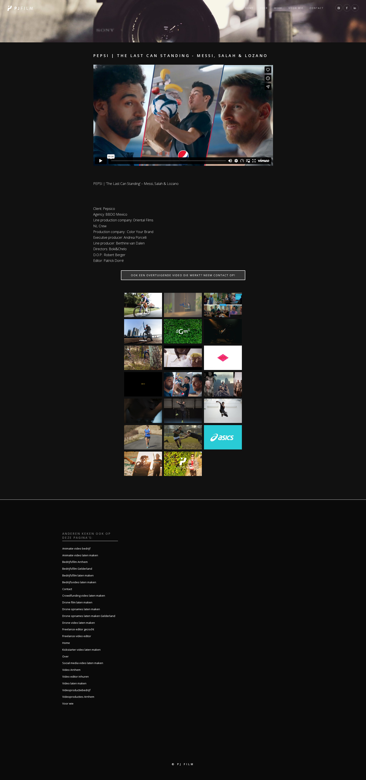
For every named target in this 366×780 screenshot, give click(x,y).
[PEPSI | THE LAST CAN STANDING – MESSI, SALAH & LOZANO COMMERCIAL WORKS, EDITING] (183, 384)
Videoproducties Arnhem (78, 697)
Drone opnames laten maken (81, 609)
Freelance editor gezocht (78, 629)
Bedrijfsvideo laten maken (79, 582)
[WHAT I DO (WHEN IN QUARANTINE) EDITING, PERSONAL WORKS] (143, 384)
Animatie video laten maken (80, 555)
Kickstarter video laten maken (81, 650)
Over (264, 8)
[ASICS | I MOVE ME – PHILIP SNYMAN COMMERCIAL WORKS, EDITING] (183, 437)
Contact (317, 8)
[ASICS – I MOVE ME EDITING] (223, 437)
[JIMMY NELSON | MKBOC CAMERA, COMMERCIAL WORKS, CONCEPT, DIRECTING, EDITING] (223, 384)
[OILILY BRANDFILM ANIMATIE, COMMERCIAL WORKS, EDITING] (223, 358)
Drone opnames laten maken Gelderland (88, 616)
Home (249, 8)
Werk (278, 8)
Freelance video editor (76, 636)
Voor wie (295, 8)
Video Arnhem (71, 670)
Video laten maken (74, 683)
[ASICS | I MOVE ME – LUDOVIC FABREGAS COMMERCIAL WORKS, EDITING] (183, 411)
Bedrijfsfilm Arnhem (75, 562)
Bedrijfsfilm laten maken (78, 575)
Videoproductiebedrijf (76, 690)
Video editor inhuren (75, 676)
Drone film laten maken (77, 602)
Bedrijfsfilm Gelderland (77, 569)
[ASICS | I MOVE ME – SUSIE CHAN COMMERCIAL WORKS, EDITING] (143, 437)
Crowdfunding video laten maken (83, 595)
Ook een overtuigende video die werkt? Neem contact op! (183, 275)
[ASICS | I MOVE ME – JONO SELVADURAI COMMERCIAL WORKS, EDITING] (223, 411)
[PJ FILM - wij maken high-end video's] (20, 8)
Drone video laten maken (78, 623)
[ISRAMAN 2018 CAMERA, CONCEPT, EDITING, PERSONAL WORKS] (143, 464)
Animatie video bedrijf (76, 548)
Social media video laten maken (82, 663)
